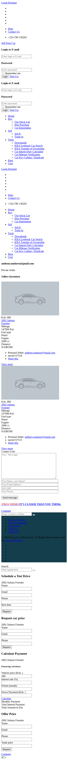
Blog (10, 160)
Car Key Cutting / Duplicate (29, 157)
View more (7, 364)
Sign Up (14, 76)
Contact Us (14, 31)
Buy (10, 119)
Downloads (21, 142)
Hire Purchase (22, 124)
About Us (13, 528)
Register (12, 2)
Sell (10, 130)
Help (10, 28)
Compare (6, 510)
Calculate (6, 698)
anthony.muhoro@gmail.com (40, 352)
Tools (11, 139)
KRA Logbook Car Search (29, 145)
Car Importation (23, 127)
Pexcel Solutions (14, 540)
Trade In (19, 136)
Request (7, 611)
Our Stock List (22, 122)
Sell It (18, 133)
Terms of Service (17, 519)
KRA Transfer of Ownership (29, 148)
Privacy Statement (17, 522)
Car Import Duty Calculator (29, 151)
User (10, 163)
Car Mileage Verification (27, 154)
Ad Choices (14, 525)
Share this (13, 358)
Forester (8, 322)
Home (11, 116)
